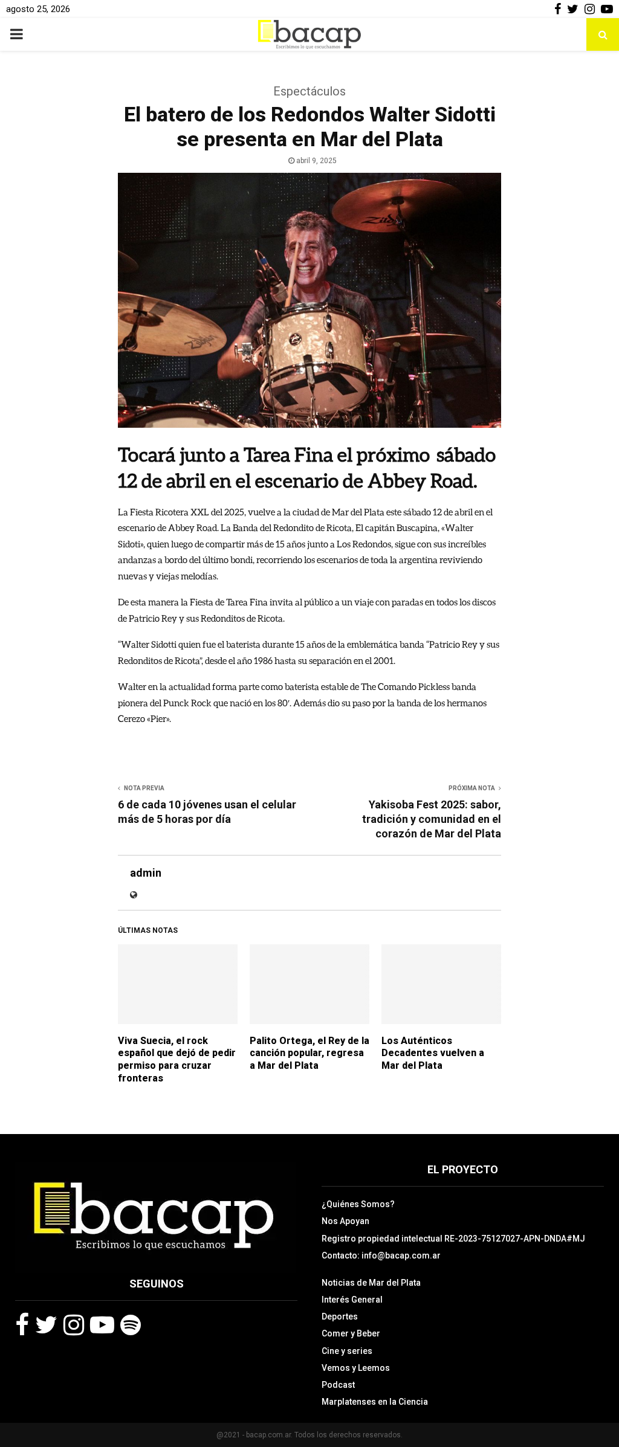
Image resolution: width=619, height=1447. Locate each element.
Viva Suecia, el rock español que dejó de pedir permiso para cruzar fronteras (177, 1059)
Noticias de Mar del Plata (371, 1282)
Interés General (352, 1299)
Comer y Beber (351, 1333)
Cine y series (347, 1351)
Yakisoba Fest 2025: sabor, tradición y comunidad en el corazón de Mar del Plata (431, 819)
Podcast (338, 1385)
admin (145, 872)
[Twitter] (46, 1325)
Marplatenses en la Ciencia (375, 1402)
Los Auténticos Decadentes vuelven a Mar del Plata (432, 1053)
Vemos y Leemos (356, 1368)
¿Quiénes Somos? (358, 1204)
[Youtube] (102, 1325)
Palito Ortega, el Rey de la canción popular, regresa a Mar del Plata (309, 1053)
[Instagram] (73, 1325)
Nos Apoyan (345, 1221)
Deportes (340, 1316)
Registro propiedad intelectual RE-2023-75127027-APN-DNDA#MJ (453, 1238)
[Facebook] (22, 1325)
